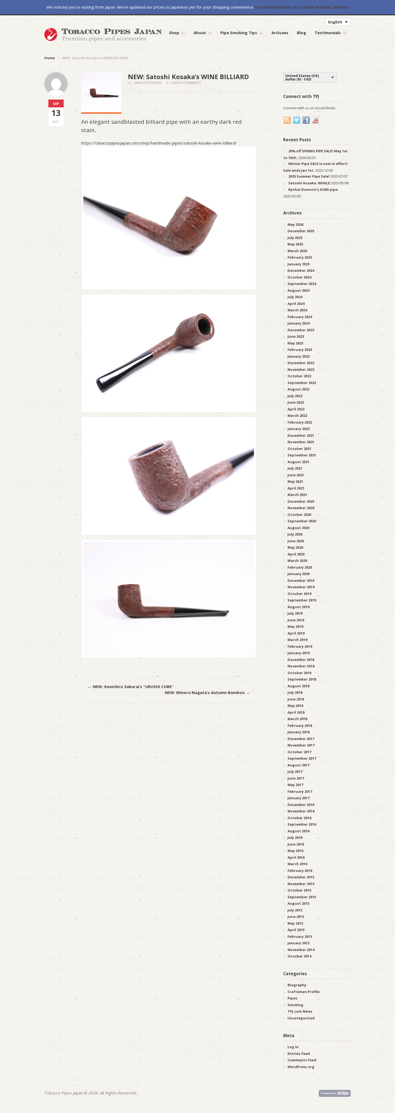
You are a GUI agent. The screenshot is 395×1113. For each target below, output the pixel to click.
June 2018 (296, 699)
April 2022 (296, 409)
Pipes (292, 998)
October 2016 (299, 817)
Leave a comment (185, 83)
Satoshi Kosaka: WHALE (309, 183)
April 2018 (296, 712)
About (199, 32)
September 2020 (302, 521)
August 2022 (298, 389)
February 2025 (300, 257)
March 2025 (297, 250)
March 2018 (297, 718)
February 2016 (300, 870)
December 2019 (301, 580)
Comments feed (302, 1060)
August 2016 (298, 831)
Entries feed (299, 1053)
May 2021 (295, 481)
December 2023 (301, 329)
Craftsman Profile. (304, 991)
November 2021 (301, 441)
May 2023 (295, 343)
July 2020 (295, 534)
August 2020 (298, 527)
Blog (301, 32)
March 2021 (297, 494)
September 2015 (302, 896)
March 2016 (297, 863)
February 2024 (300, 316)
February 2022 (300, 422)
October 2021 (299, 448)
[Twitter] (297, 120)
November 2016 (301, 811)
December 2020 (301, 501)
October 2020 (299, 514)
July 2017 (295, 771)
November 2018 (301, 666)
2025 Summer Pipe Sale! (308, 176)
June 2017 (296, 778)
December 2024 (301, 270)
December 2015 (301, 877)
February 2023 (300, 349)
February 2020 (300, 567)
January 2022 (299, 428)
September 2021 (302, 455)
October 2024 (299, 277)
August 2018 (298, 686)
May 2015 (295, 923)
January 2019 (299, 652)
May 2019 (295, 626)
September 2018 (302, 679)
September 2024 (302, 283)
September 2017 (302, 758)
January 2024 (299, 323)
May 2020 (295, 547)
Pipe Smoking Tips (238, 32)
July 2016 (295, 837)
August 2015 (298, 903)
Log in (293, 1046)
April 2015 (296, 929)
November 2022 (301, 369)
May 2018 (295, 705)
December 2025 (301, 230)
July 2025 (295, 237)
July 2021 (295, 468)
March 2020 (297, 560)
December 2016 (301, 804)
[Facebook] (306, 120)
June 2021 (296, 475)
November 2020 (301, 507)
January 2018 (299, 732)
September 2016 (302, 824)
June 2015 (296, 916)
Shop (174, 32)
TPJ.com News (300, 1011)
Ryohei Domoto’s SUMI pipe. (313, 189)
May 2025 (295, 244)
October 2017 (299, 751)
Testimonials (328, 32)
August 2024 (298, 290)
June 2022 (296, 402)
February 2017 (300, 791)
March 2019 (297, 639)
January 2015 (299, 943)
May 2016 (295, 850)
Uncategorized (148, 83)
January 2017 (299, 797)
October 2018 (299, 672)
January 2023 (299, 356)
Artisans (279, 32)
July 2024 (295, 296)
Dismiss (341, 7)
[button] (338, 22)
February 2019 (300, 646)
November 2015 (301, 883)
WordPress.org (301, 1066)
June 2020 (296, 540)
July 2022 (295, 395)
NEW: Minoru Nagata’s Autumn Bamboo (207, 692)
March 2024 (297, 310)
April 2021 (296, 488)
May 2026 (295, 224)
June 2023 (296, 336)
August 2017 (298, 765)
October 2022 (299, 376)
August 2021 (298, 461)
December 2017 (301, 738)
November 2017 (301, 745)
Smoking (295, 1004)
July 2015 (295, 910)
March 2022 (297, 415)
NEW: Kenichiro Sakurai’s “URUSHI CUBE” (131, 686)
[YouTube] (315, 120)
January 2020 (299, 573)
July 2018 (295, 692)
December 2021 (301, 435)
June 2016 (296, 844)
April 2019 (296, 633)
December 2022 (301, 362)
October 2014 (299, 956)
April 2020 (296, 554)
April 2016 (296, 857)
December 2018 (301, 659)
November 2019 (301, 586)
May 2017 (295, 784)
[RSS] (287, 120)
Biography (297, 984)
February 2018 (300, 725)
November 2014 (301, 949)
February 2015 (300, 936)
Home (49, 57)
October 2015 (299, 890)
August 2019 (298, 606)
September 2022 (302, 382)
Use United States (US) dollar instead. (293, 7)
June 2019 (296, 620)
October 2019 (299, 593)
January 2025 (299, 264)
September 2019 (302, 600)
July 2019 (295, 613)
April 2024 (296, 303)
